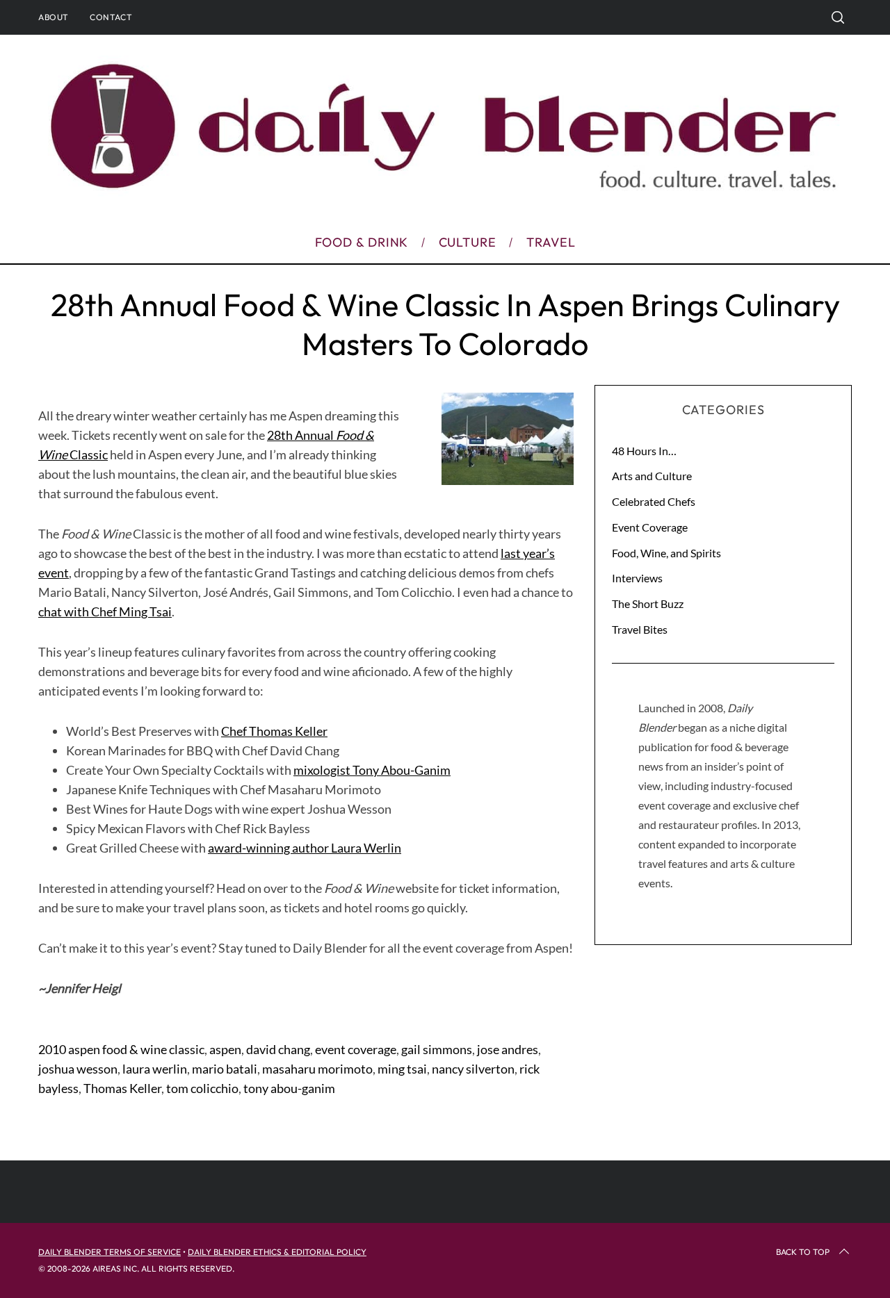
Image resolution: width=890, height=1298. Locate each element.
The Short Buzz (647, 603)
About (53, 17)
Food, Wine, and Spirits (666, 552)
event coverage (355, 1049)
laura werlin (154, 1068)
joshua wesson (78, 1068)
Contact (111, 17)
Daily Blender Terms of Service (109, 1252)
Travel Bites (640, 629)
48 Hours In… (644, 450)
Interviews (637, 577)
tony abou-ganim (289, 1088)
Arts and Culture (652, 475)
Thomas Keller (122, 1088)
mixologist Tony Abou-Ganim (372, 770)
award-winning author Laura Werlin (304, 847)
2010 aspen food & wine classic (121, 1049)
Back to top (803, 1252)
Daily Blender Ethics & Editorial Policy (277, 1252)
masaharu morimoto (317, 1068)
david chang (278, 1049)
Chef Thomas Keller (274, 731)
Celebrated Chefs (653, 501)
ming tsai (402, 1068)
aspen (225, 1049)
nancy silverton (473, 1068)
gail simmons (436, 1049)
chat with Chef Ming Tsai (105, 611)
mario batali (224, 1068)
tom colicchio (202, 1088)
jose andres (507, 1049)
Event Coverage (650, 527)
